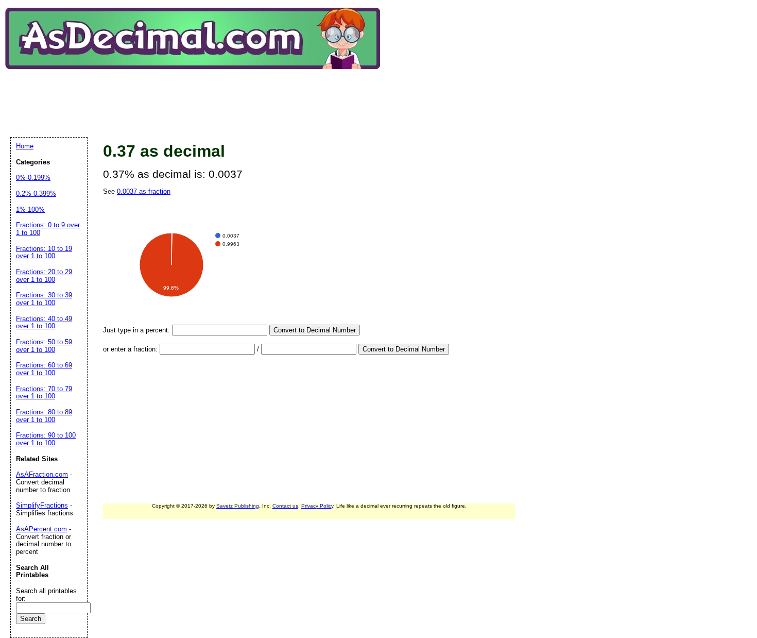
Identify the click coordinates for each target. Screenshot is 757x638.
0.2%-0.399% (36, 193)
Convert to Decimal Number (314, 330)
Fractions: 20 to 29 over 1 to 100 (44, 275)
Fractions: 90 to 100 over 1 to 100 (46, 439)
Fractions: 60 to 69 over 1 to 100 (44, 369)
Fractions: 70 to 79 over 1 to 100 (44, 392)
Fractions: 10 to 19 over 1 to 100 (44, 252)
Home (24, 146)
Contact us (285, 506)
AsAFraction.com (42, 474)
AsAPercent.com (41, 529)
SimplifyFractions (42, 505)
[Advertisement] (197, 95)
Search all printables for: (46, 594)
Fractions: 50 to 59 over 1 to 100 (44, 346)
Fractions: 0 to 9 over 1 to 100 (48, 229)
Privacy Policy (317, 506)
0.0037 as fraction (143, 191)
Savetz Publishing (237, 506)
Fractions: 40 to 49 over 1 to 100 (44, 322)
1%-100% (30, 209)
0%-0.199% (33, 177)
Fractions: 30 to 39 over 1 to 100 (44, 299)
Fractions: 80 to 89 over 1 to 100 (44, 416)
